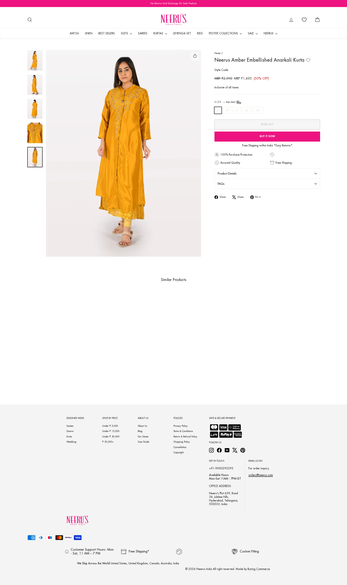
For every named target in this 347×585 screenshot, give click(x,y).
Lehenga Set (182, 33)
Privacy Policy (181, 426)
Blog (140, 431)
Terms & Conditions (183, 431)
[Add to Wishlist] (308, 60)
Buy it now (267, 136)
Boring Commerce (259, 569)
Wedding (71, 442)
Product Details (227, 173)
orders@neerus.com (260, 475)
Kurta (69, 436)
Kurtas (158, 33)
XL (247, 110)
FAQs (221, 183)
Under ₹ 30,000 (110, 436)
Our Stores (143, 436)
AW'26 (74, 33)
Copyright (179, 452)
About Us (142, 426)
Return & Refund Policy (185, 436)
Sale (251, 33)
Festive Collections (224, 33)
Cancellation (180, 447)
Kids (200, 33)
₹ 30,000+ (108, 442)
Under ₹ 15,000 (110, 431)
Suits (125, 33)
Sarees (142, 33)
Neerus (269, 33)
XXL (258, 110)
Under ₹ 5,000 (110, 426)
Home (217, 53)
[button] (55, 376)
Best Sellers (106, 33)
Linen (88, 33)
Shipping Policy (182, 442)
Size (225, 102)
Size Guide (143, 442)
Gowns (69, 431)
